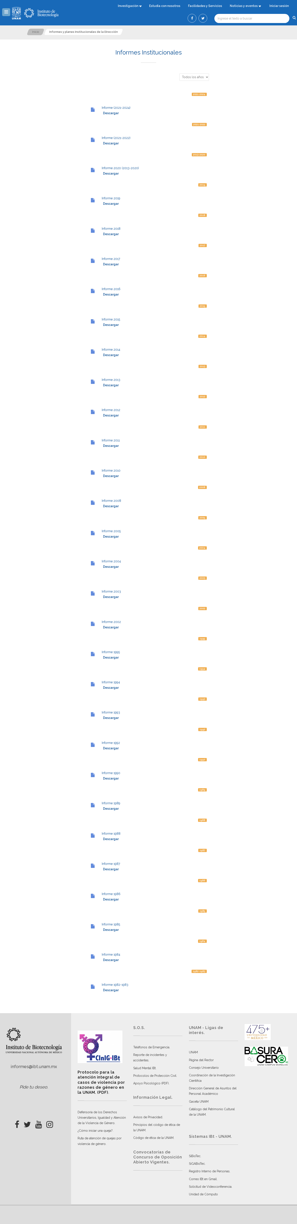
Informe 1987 (111, 864)
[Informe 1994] (92, 684)
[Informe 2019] (92, 200)
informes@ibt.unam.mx (34, 1066)
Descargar (110, 113)
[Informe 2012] (92, 411)
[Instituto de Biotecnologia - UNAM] (41, 13)
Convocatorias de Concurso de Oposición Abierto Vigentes (157, 1157)
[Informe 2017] (92, 260)
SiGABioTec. (197, 1163)
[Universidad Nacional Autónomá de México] (17, 13)
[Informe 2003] (92, 593)
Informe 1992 (111, 743)
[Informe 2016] (92, 291)
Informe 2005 (111, 531)
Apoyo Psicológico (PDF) (151, 1083)
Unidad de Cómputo (203, 1194)
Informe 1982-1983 (115, 984)
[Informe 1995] (92, 654)
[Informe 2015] (92, 321)
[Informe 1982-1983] (92, 986)
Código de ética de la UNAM (153, 1138)
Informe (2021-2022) (116, 138)
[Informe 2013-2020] (92, 170)
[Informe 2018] (92, 230)
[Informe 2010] (92, 472)
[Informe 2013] (92, 381)
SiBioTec (194, 1156)
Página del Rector (201, 1060)
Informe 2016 (111, 289)
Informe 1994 (111, 682)
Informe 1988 (111, 833)
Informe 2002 (111, 622)
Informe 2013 (111, 380)
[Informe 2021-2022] (92, 139)
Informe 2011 (111, 440)
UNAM (193, 1052)
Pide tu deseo (33, 1087)
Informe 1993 (111, 712)
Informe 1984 (111, 954)
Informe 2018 (111, 228)
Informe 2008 (111, 500)
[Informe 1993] (92, 714)
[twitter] (27, 1123)
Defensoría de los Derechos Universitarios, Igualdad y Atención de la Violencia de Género (102, 1117)
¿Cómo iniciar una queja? (95, 1130)
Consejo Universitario (204, 1067)
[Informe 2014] (92, 351)
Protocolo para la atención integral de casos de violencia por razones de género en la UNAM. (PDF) (101, 1082)
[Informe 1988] (92, 835)
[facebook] (17, 1123)
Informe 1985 (111, 924)
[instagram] (49, 1123)
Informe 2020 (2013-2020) (120, 168)
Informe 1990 (111, 773)
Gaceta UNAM (199, 1101)
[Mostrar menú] (6, 12)
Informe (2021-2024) (116, 107)
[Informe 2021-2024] (92, 109)
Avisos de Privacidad (147, 1117)
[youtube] (38, 1123)
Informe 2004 (111, 561)
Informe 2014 (111, 349)
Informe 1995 (111, 652)
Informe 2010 (111, 470)
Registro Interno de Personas (209, 1171)
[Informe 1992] (92, 744)
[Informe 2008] (92, 502)
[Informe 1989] (92, 805)
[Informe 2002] (92, 623)
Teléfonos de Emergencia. (151, 1047)
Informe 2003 (111, 591)
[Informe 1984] (92, 956)
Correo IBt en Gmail (203, 1179)
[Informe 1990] (92, 775)
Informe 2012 (111, 410)
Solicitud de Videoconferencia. (210, 1186)
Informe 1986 (111, 894)
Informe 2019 (111, 198)
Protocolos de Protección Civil (154, 1075)
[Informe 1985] (92, 926)
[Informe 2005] (92, 533)
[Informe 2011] (92, 442)
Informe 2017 (111, 259)
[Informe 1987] (92, 865)
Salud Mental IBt (144, 1068)
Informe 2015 (111, 319)
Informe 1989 (111, 803)
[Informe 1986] (92, 895)
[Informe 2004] (92, 563)
